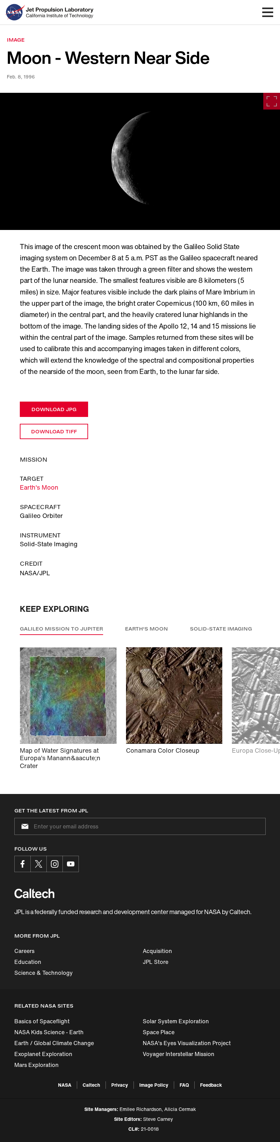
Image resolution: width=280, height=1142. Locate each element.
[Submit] (23, 826)
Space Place (158, 1032)
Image (16, 39)
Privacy (119, 1084)
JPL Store (155, 962)
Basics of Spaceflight (42, 1021)
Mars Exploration (36, 1065)
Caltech (91, 1084)
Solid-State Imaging (221, 628)
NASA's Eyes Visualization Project (187, 1043)
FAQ (184, 1084)
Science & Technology (43, 973)
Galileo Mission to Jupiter (61, 628)
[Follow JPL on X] (38, 864)
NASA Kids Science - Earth (49, 1032)
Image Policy (153, 1084)
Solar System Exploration (176, 1021)
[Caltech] (34, 893)
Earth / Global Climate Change (54, 1043)
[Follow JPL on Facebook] (22, 864)
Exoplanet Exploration (43, 1054)
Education (27, 962)
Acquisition (157, 951)
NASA (64, 1084)
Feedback (211, 1084)
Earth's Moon (39, 487)
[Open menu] (268, 12)
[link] (140, 161)
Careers (24, 951)
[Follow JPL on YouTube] (70, 864)
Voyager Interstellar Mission (178, 1054)
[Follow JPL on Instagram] (54, 864)
